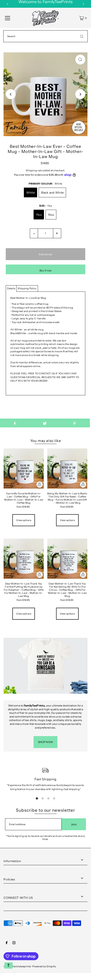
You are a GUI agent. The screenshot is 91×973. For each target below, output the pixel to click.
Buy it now (46, 270)
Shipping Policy (27, 288)
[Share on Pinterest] (74, 423)
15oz (51, 214)
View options (23, 520)
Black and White (52, 192)
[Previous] (8, 4)
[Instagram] (13, 943)
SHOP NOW (45, 742)
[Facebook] (7, 943)
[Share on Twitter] (45, 423)
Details (11, 288)
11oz (39, 214)
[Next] (83, 4)
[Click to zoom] (80, 60)
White (30, 192)
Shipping (31, 170)
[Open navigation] (7, 18)
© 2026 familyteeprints (17, 966)
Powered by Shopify (44, 966)
